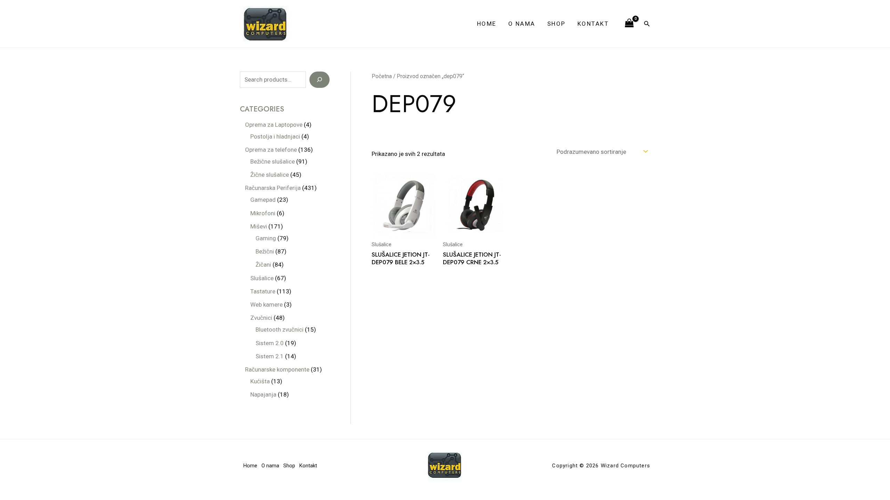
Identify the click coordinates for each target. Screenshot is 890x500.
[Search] (319, 80)
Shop (556, 23)
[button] (647, 23)
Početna (382, 76)
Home (486, 23)
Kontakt (593, 23)
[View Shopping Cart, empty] (629, 23)
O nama (521, 23)
